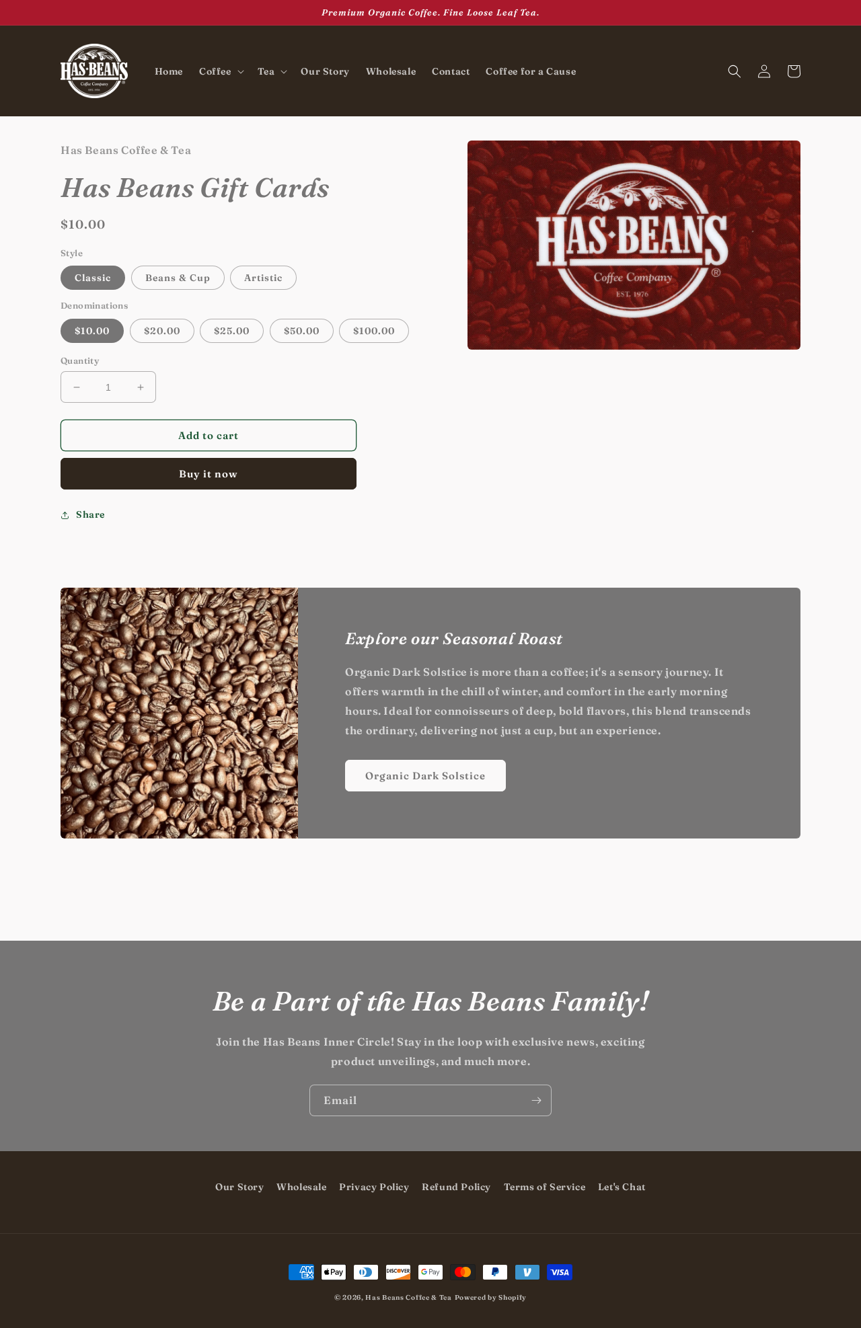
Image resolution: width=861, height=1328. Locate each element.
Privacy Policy (374, 1187)
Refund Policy (456, 1187)
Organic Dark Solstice (425, 775)
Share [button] (90, 515)
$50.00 (302, 331)
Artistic (263, 278)
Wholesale (301, 1187)
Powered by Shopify (491, 1297)
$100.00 (374, 331)
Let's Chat (622, 1187)
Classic (93, 278)
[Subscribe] (536, 1100)
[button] (220, 71)
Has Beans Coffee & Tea (408, 1297)
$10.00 (92, 331)
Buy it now (208, 474)
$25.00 (232, 331)
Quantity (80, 360)
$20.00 (162, 331)
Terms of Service (545, 1187)
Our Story (239, 1187)
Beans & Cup (178, 278)
